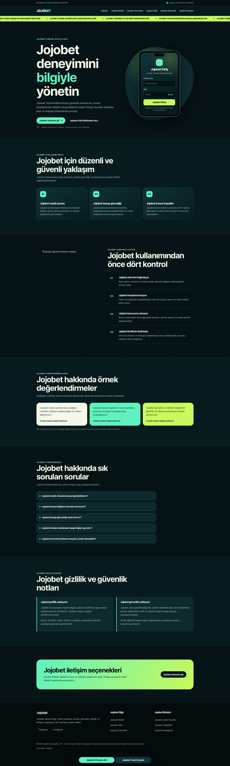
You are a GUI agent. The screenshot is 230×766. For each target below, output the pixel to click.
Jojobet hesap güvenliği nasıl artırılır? (61, 517)
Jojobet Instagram (164, 730)
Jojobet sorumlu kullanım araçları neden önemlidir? (69, 538)
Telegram (43, 729)
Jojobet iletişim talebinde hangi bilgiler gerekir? (67, 528)
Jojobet (104, 11)
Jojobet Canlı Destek (165, 719)
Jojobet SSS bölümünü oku (84, 120)
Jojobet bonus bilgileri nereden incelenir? (64, 506)
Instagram (58, 729)
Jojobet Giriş (159, 102)
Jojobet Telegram (163, 725)
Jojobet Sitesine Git (96, 760)
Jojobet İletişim (186, 11)
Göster (170, 94)
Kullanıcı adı (148, 78)
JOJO (43, 11)
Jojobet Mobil (117, 11)
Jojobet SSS (151, 11)
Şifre (158, 91)
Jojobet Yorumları (135, 11)
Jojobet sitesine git (51, 120)
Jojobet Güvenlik (168, 11)
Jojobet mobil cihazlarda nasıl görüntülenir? (65, 496)
